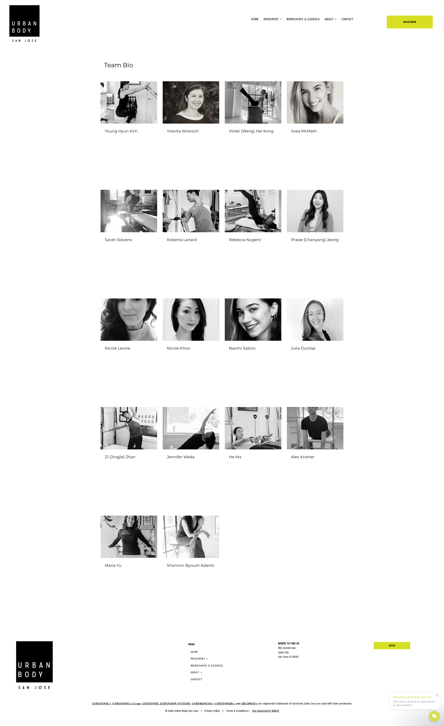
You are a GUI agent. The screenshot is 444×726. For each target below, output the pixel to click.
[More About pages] (335, 19)
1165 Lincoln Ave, (287, 648)
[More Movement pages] (281, 19)
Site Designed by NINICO (265, 711)
